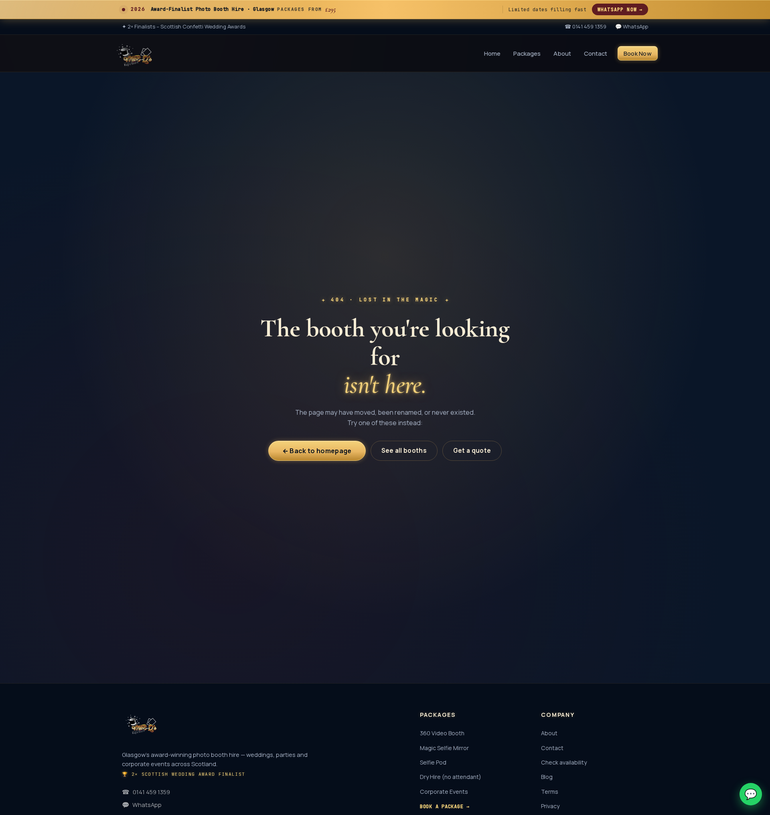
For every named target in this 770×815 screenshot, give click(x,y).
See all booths (404, 450)
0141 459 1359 (146, 792)
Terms (549, 791)
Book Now (638, 53)
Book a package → (445, 806)
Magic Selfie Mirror (444, 748)
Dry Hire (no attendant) (450, 777)
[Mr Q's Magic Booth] (134, 53)
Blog (547, 777)
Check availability (564, 762)
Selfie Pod (433, 762)
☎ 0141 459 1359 (585, 26)
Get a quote (472, 450)
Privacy (550, 806)
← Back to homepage (317, 450)
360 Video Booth (442, 733)
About (562, 53)
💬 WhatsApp (631, 26)
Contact (595, 53)
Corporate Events (444, 791)
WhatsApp (142, 805)
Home (492, 53)
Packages (527, 53)
